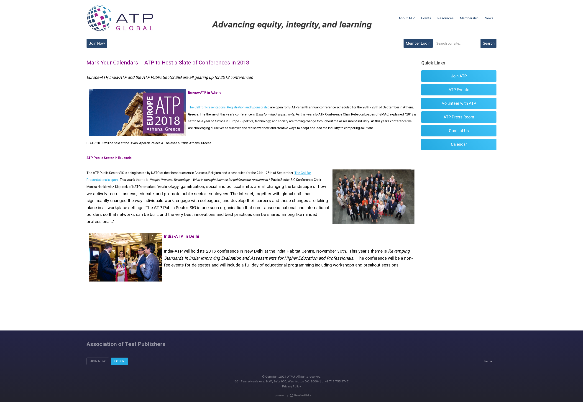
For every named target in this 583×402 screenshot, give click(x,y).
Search (489, 43)
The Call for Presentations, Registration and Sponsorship (228, 107)
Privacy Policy (291, 386)
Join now (97, 361)
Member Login (418, 43)
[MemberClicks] (120, 18)
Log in (119, 361)
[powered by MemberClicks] (291, 395)
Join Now (97, 43)
